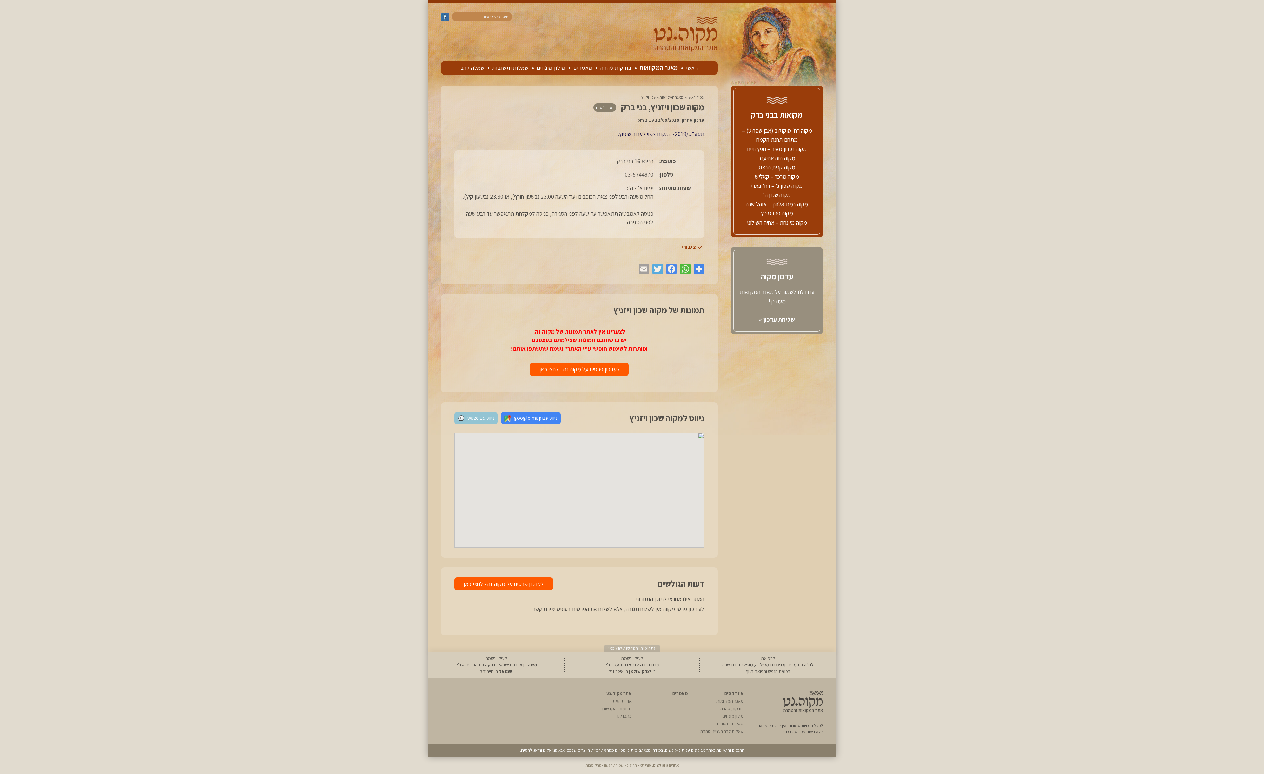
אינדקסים (734, 693)
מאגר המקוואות (659, 67)
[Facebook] (670, 269)
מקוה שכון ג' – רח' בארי (777, 185)
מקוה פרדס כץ (777, 213)
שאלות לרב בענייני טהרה (722, 731)
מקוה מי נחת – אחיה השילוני (777, 222)
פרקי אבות (593, 765)
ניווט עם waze (480, 417)
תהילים (631, 765)
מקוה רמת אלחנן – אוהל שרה (777, 204)
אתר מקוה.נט (619, 693)
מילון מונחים (551, 67)
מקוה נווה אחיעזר (776, 158)
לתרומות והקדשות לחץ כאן (632, 648)
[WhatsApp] (684, 269)
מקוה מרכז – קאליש (777, 176)
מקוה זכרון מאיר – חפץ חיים (777, 149)
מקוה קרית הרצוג (776, 167)
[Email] (642, 269)
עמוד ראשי (696, 97)
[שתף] (697, 269)
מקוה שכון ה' (777, 195)
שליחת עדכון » (777, 319)
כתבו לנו (624, 716)
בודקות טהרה (616, 67)
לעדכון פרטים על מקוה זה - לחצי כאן (579, 369)
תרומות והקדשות (617, 708)
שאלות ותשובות (510, 67)
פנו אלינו (550, 750)
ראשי (692, 67)
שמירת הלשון (614, 765)
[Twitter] (656, 269)
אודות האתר (621, 701)
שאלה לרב (473, 67)
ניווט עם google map (535, 417)
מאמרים (582, 67)
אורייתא (645, 765)
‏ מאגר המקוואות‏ (672, 97)
